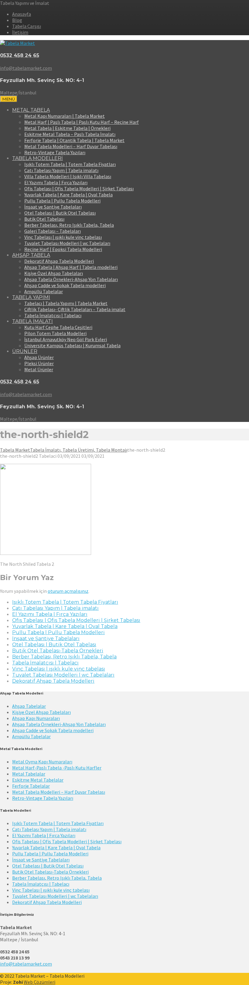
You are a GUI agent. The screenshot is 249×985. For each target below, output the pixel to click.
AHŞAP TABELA (31, 255)
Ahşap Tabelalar (29, 706)
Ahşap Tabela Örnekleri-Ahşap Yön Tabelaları (71, 279)
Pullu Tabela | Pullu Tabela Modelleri (62, 201)
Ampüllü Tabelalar (43, 291)
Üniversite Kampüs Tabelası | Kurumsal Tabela (72, 345)
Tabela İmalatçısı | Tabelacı (52, 315)
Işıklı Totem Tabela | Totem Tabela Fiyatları (70, 164)
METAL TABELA (31, 110)
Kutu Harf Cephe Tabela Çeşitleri (58, 327)
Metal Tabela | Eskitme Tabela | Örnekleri (67, 128)
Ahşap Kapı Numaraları (36, 718)
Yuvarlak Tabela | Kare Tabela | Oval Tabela (68, 195)
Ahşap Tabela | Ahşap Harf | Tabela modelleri (71, 267)
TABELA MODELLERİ (37, 158)
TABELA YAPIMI (31, 297)
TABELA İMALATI (32, 321)
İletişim (20, 32)
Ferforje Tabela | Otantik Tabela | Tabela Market (74, 140)
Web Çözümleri (39, 982)
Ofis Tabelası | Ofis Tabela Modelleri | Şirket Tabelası (79, 188)
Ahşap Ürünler (39, 357)
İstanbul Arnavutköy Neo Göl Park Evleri (65, 339)
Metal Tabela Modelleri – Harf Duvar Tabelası (70, 146)
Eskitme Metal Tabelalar (37, 780)
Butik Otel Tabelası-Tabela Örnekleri (57, 651)
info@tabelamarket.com (26, 964)
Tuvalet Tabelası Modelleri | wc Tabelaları (67, 243)
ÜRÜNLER (24, 351)
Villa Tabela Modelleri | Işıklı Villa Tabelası (67, 176)
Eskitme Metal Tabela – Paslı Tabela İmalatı (69, 134)
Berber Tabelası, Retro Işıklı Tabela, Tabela (69, 225)
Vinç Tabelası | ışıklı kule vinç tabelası (63, 237)
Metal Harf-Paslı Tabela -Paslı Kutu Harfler (56, 768)
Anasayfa (21, 14)
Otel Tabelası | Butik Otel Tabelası (60, 213)
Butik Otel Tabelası (44, 219)
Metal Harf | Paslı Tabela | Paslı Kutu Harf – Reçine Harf (81, 122)
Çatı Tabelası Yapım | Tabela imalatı (61, 170)
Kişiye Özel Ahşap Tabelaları (53, 273)
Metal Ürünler (38, 369)
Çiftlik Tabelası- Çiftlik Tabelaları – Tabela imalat (74, 309)
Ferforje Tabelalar (31, 786)
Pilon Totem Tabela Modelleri (55, 333)
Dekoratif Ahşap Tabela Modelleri (59, 261)
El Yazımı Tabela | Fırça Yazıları (55, 182)
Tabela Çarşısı (26, 26)
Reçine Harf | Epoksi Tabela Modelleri (63, 249)
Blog (17, 20)
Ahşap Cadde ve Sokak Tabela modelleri (65, 285)
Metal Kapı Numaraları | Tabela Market (64, 116)
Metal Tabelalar (28, 774)
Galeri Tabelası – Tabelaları (52, 231)
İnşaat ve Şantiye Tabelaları (53, 207)
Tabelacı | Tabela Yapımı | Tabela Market (65, 303)
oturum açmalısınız (68, 591)
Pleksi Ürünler (39, 363)
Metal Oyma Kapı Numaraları (42, 762)
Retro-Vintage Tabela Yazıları (54, 152)
